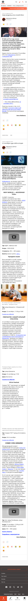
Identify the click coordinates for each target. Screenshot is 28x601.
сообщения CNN (7, 56)
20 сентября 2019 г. (12, 102)
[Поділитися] (7, 24)
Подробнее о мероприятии (11, 534)
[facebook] (6, 587)
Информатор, (6, 181)
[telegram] (18, 587)
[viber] (21, 587)
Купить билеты (7, 531)
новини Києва (5, 135)
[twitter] (14, 587)
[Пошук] (23, 2)
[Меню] (26, 2)
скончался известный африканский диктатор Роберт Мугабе (11, 109)
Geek (15, 594)
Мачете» (10, 469)
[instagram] (10, 587)
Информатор (11, 55)
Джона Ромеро (19, 464)
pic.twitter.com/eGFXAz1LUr (10, 99)
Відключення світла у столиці (17, 8)
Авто (23, 594)
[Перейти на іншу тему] (19, 2)
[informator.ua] (3, 2)
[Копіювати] (10, 24)
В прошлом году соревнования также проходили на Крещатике (14, 336)
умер (11, 135)
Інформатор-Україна (8, 594)
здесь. (18, 254)
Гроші (19, 594)
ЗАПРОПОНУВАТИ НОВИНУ (14, 569)
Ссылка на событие (8, 314)
